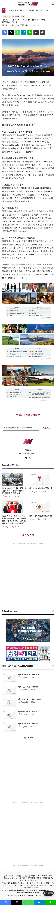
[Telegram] (23, 32)
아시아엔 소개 (7, 890)
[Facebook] (4, 32)
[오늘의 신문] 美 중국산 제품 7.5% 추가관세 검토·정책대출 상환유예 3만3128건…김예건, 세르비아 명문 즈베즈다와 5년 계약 (14, 521)
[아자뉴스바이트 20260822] (9, 714)
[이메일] (36, 32)
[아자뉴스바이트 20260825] (41, 479)
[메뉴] (3, 5)
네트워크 (22, 890)
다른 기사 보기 (28, 738)
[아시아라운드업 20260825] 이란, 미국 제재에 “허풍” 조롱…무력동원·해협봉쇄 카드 (14, 490)
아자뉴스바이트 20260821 (28, 723)
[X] (11, 32)
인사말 (15, 890)
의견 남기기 (28, 535)
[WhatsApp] (17, 32)
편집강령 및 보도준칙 (34, 890)
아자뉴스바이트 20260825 (40, 488)
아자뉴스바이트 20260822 (28, 711)
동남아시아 (15, 16)
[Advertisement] (28, 574)
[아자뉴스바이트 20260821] (9, 727)
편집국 (4, 25)
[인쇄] (42, 32)
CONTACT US (33, 892)
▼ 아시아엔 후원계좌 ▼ (28, 415)
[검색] (52, 5)
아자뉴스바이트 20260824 (40, 516)
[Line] (29, 32)
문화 (22, 16)
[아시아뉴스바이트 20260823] (9, 702)
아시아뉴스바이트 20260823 (29, 699)
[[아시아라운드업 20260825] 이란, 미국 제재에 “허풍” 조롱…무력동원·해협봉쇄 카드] (14, 479)
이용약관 (46, 890)
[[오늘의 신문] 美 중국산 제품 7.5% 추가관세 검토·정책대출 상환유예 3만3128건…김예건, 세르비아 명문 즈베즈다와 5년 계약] (14, 506)
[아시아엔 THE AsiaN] (28, 4)
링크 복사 (46, 428)
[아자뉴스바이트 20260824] (41, 506)
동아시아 (6, 16)
